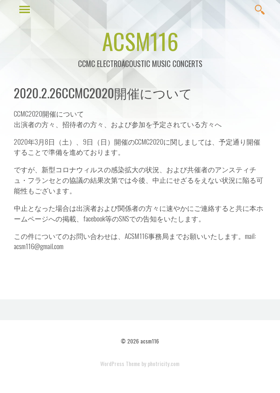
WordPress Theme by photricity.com (139, 363)
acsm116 (140, 41)
